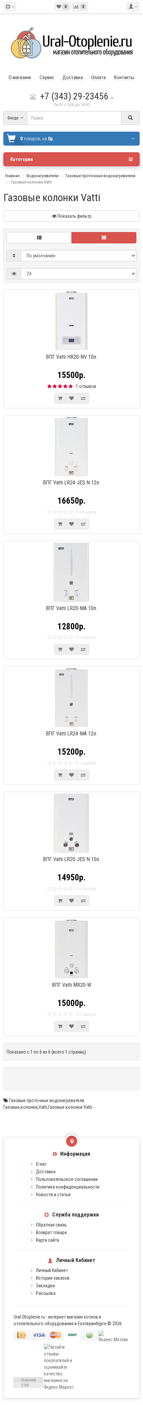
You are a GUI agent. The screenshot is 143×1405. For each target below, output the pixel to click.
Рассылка (46, 1293)
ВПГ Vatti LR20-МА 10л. (71, 608)
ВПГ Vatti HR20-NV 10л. (71, 357)
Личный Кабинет (52, 1270)
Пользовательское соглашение (67, 1179)
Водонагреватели (43, 175)
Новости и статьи (53, 1194)
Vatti (43, 1107)
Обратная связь (51, 1224)
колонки (29, 1107)
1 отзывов (86, 386)
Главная (12, 175)
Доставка (46, 1171)
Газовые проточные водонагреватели (100, 175)
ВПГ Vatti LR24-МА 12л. (71, 733)
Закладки (45, 1285)
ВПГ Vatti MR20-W (71, 985)
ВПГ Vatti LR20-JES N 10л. (71, 859)
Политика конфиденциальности (67, 1187)
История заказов (53, 1278)
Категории (21, 159)
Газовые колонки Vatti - (71, 1107)
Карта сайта (47, 1240)
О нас (41, 1164)
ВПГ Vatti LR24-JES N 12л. (71, 482)
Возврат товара (51, 1232)
